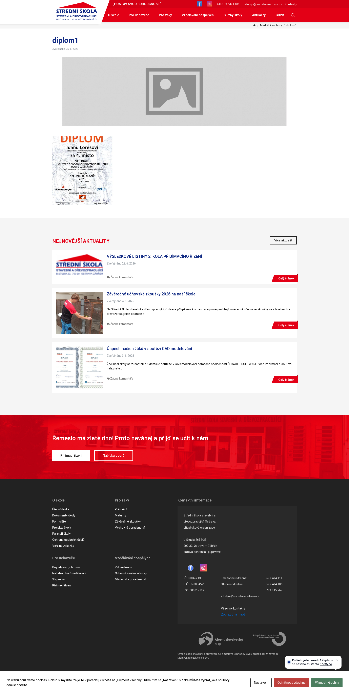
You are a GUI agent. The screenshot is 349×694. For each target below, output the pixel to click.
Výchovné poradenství (130, 527)
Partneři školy (61, 533)
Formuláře (59, 521)
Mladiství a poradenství (130, 579)
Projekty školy (61, 527)
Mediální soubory (271, 25)
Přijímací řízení (71, 455)
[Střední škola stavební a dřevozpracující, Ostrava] (76, 11)
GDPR (280, 15)
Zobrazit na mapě (233, 614)
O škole (113, 15)
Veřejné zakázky (63, 546)
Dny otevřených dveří (66, 567)
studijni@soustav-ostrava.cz (263, 4)
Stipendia (58, 579)
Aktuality (259, 15)
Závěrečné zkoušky (128, 521)
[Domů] (254, 25)
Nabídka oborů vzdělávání (69, 573)
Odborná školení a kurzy (131, 573)
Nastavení (261, 682)
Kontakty (291, 4)
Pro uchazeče (139, 15)
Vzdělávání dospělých (198, 15)
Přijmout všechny (327, 682)
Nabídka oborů (113, 455)
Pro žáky (165, 15)
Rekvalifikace (123, 567)
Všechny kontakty (233, 608)
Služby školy (233, 15)
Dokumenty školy (63, 515)
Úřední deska (60, 509)
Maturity (120, 515)
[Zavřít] (337, 660)
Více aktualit (283, 240)
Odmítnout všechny (291, 682)
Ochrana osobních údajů (68, 540)
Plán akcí (121, 509)
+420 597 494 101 (228, 4)
